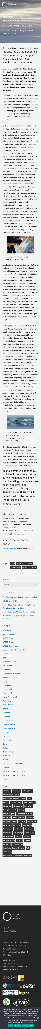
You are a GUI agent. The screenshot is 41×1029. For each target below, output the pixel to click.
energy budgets (8, 814)
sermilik (27, 840)
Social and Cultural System (14, 771)
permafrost (7, 833)
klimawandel (27, 825)
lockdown (28, 563)
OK (11, 1026)
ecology (22, 810)
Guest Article (8, 705)
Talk (27, 848)
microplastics (7, 829)
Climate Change (9, 662)
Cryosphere (7, 669)
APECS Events (8, 638)
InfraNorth (17, 825)
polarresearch (16, 567)
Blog (22, 31)
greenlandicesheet (10, 821)
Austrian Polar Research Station (16, 650)
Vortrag (6, 779)
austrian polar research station (14, 798)
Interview (6, 713)
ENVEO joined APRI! (10, 601)
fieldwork (20, 563)
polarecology (18, 833)
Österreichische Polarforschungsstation (17, 856)
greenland (30, 817)
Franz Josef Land (10, 697)
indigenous (7, 825)
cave (29, 798)
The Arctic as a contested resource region (20, 597)
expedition (7, 817)
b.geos (14, 184)
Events (5, 681)
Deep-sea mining (10, 677)
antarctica (16, 791)
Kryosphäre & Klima (10, 724)
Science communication (12, 764)
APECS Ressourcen (10, 646)
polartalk (19, 837)
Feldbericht (7, 689)
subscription (17, 969)
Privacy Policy (28, 1026)
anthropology (8, 795)
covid (13, 563)
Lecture (6, 732)
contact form (22, 522)
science (25, 567)
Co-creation (7, 666)
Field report (7, 693)
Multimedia (7, 740)
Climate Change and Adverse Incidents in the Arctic (20, 617)
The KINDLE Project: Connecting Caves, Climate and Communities (19, 606)
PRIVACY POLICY (9, 931)
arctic (17, 795)
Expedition (7, 685)
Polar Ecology (8, 752)
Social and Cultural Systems (14, 775)
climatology (7, 806)
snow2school (18, 844)
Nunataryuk (29, 829)
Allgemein (7, 630)
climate (6, 802)
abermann (6, 791)
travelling (33, 567)
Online (5, 748)
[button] (38, 4)
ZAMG (28, 233)
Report (5, 760)
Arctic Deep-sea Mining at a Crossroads (19, 612)
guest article (32, 821)
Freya (15, 817)
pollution (27, 837)
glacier (21, 817)
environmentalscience (24, 814)
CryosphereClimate (10, 810)
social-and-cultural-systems (13, 848)
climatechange (16, 802)
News (5, 744)
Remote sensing (9, 840)
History (5, 709)
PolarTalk (6, 756)
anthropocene (27, 791)
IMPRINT (6, 928)
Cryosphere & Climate (11, 673)
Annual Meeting (9, 634)
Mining (5, 736)
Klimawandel (8, 720)
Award (5, 654)
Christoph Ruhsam (22, 531)
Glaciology (7, 701)
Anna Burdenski (9, 528)
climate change (29, 802)
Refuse (17, 1026)
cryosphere (18, 806)
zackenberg (7, 852)
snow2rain (7, 844)
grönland (22, 821)
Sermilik (6, 767)
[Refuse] (38, 1018)
